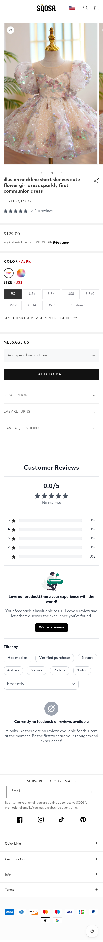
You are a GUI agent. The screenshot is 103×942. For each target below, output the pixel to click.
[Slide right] (61, 172)
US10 (90, 294)
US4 (32, 294)
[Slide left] (42, 172)
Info (8, 874)
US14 (32, 305)
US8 (71, 294)
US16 (52, 305)
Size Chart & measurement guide (39, 318)
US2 (13, 294)
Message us (17, 342)
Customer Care (16, 859)
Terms (9, 889)
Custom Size (81, 305)
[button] (6, 7)
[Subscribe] (90, 792)
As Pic (9, 273)
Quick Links (13, 843)
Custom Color (21, 273)
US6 (51, 294)
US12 (13, 305)
